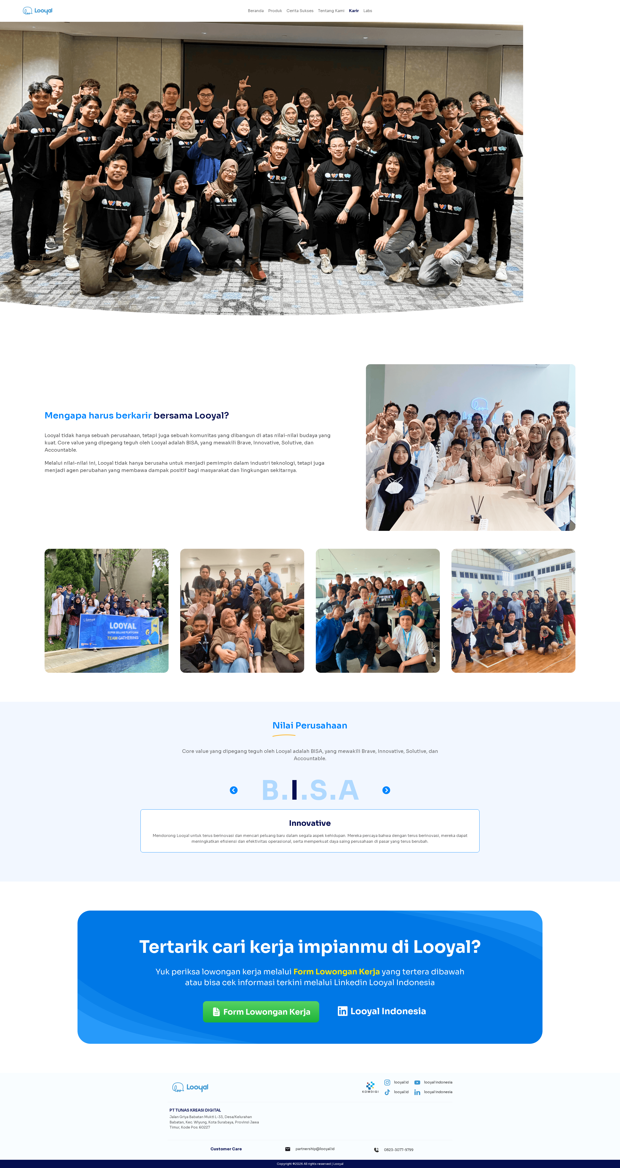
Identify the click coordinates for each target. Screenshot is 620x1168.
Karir (354, 10)
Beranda (256, 10)
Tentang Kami (331, 10)
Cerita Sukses (300, 10)
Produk (275, 10)
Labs (367, 10)
